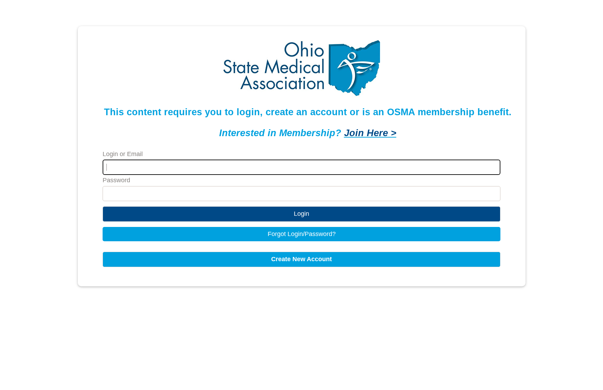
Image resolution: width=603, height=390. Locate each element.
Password (116, 180)
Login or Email (123, 153)
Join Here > (370, 132)
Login (301, 213)
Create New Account (301, 259)
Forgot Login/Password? (302, 233)
